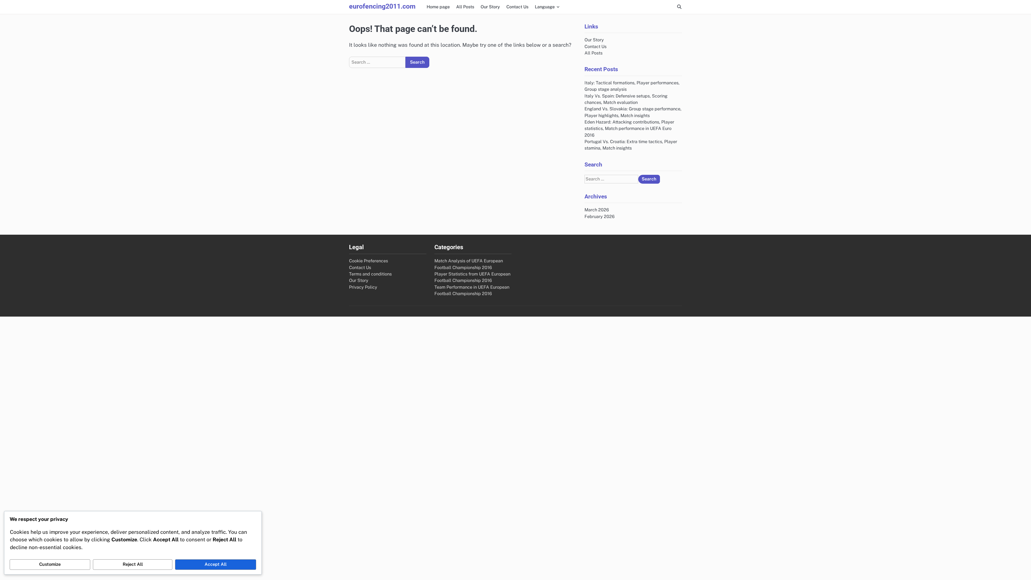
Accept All (216, 564)
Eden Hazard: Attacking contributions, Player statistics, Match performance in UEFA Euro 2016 (629, 128)
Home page (438, 6)
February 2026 (600, 216)
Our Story (490, 6)
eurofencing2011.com (382, 6)
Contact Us (517, 6)
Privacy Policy (363, 287)
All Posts (465, 6)
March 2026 (597, 209)
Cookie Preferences (368, 260)
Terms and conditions (370, 274)
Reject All (133, 564)
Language (545, 6)
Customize (50, 564)
